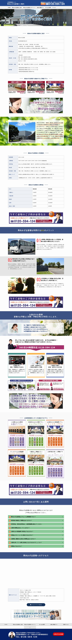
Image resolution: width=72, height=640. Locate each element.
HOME (9, 7)
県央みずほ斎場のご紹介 (17, 7)
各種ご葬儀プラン (40, 7)
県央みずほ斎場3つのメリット (29, 7)
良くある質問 (48, 7)
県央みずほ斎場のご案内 (15, 4)
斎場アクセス (66, 624)
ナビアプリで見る (37, 604)
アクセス (54, 7)
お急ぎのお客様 (58, 634)
